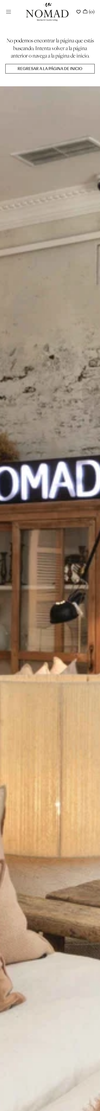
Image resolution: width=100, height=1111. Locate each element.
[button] (8, 12)
